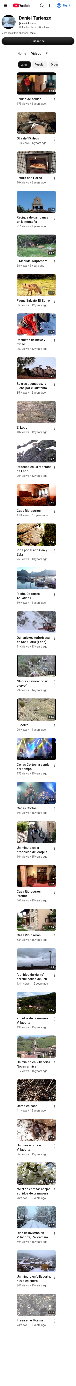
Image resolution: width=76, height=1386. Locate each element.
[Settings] (49, 5)
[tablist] (38, 53)
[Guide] (5, 5)
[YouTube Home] (22, 5)
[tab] (22, 53)
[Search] (42, 5)
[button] (53, 53)
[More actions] (54, 100)
